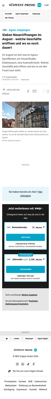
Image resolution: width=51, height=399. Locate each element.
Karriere (22, 381)
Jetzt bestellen (25, 269)
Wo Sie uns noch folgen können (28, 371)
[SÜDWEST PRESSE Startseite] (25, 5)
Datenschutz (41, 381)
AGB (30, 381)
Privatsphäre (10, 381)
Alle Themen (9, 18)
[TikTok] (28, 364)
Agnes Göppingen (22, 14)
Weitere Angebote (29, 295)
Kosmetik (8, 14)
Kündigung (9, 389)
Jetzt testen (25, 237)
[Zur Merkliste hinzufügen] (47, 91)
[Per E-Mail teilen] (34, 91)
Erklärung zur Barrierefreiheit (32, 385)
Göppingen (36, 14)
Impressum (21, 389)
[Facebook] (34, 364)
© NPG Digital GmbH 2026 (25, 356)
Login (46, 5)
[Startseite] (6, 339)
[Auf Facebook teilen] (28, 91)
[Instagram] (17, 364)
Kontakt (33, 389)
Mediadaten (11, 385)
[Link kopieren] (23, 91)
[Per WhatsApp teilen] (39, 91)
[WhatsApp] (23, 364)
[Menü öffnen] (3, 5)
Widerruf (43, 389)
